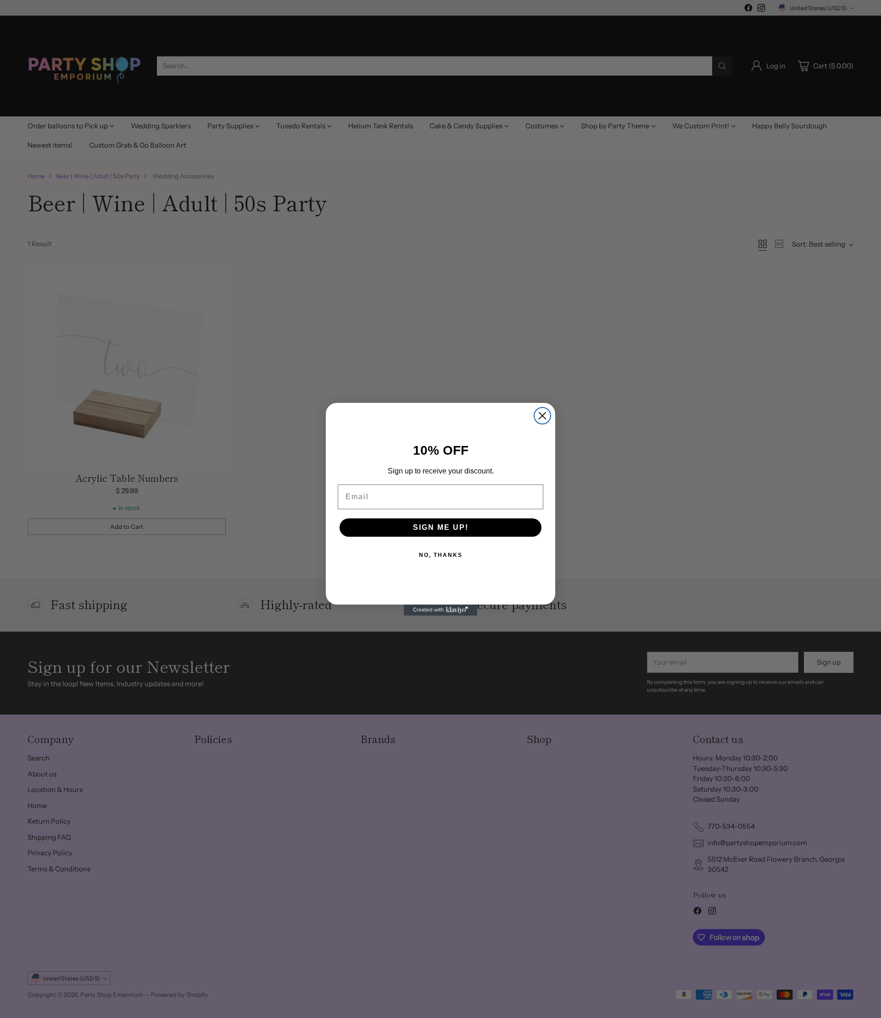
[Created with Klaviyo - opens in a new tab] (440, 610)
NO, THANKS (441, 555)
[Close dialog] (542, 415)
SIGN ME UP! (440, 527)
